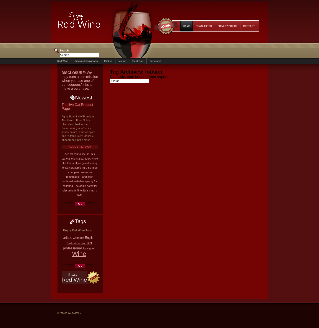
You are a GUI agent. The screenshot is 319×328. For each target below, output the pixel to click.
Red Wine (62, 61)
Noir (83, 243)
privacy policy (227, 26)
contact (249, 26)
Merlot (122, 61)
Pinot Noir (137, 61)
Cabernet (78, 237)
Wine (79, 253)
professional (72, 248)
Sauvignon (88, 248)
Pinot (89, 243)
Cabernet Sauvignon (86, 61)
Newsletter (204, 26)
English (90, 237)
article (67, 237)
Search (64, 50)
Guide (70, 243)
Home (186, 26)
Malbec (108, 61)
